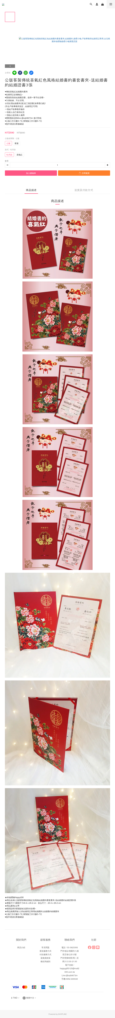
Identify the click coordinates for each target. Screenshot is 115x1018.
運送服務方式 (45, 950)
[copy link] (31, 73)
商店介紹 (21, 947)
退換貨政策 (45, 957)
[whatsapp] (26, 73)
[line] (14, 73)
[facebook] (20, 73)
